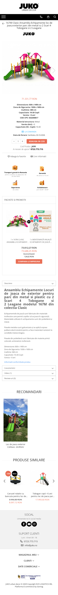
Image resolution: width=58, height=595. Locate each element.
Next (53, 70)
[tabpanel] (29, 67)
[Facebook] (23, 524)
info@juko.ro (30, 545)
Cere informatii (39, 156)
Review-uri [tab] (10, 378)
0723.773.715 (30, 541)
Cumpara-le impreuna (29, 261)
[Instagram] (34, 524)
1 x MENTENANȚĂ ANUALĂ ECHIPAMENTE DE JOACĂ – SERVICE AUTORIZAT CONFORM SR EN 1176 (40, 240)
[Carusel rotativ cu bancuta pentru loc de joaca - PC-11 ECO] (16, 478)
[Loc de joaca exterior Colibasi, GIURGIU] (16, 420)
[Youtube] (29, 524)
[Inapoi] (2, 23)
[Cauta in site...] (55, 17)
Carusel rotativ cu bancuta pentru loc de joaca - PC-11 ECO (15, 495)
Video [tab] (8, 373)
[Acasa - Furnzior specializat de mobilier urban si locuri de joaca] (29, 7)
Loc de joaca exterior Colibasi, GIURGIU (15, 445)
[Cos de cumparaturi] (48, 17)
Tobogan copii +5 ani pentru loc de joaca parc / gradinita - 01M (42, 495)
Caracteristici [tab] (9, 368)
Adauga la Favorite (18, 156)
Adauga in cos (37, 141)
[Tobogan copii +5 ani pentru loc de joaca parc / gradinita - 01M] (42, 479)
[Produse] (3, 17)
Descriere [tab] (8, 283)
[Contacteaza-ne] (41, 17)
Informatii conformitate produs (17, 362)
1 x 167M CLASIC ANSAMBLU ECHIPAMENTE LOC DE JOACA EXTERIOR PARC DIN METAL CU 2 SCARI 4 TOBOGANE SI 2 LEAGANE (17, 240)
